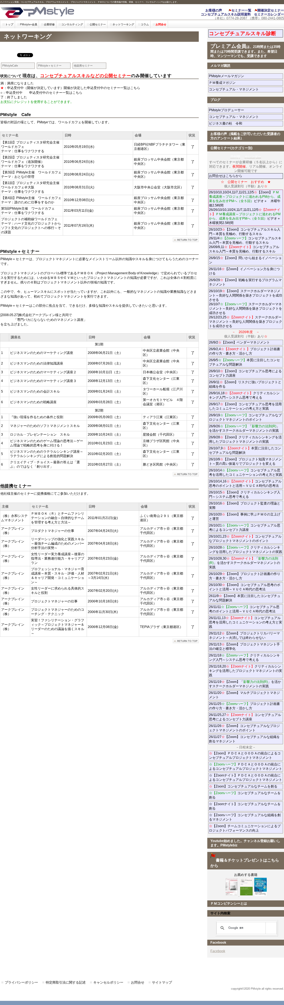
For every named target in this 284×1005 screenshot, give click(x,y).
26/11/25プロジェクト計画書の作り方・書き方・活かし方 (244, 706)
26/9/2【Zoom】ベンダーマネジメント (246, 342)
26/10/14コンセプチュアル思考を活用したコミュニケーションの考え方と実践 (245, 472)
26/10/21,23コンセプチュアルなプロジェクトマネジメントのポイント (245, 539)
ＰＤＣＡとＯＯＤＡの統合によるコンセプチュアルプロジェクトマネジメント (245, 766)
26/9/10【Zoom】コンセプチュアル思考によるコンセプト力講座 (245, 373)
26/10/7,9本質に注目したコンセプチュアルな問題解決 (245, 450)
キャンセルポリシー (108, 982)
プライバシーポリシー (21, 982)
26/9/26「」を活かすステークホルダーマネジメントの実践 (244, 428)
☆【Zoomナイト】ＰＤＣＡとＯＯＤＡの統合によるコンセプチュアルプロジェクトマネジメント (245, 777)
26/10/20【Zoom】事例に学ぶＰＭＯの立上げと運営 (244, 516)
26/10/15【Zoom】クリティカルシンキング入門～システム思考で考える (244, 494)
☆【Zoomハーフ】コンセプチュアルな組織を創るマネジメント (245, 817)
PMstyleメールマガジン (241, 76)
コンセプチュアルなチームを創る (245, 795)
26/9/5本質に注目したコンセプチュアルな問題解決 (244, 362)
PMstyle (64, 12)
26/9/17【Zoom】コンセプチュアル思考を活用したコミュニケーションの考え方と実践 (245, 406)
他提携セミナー (83, 65)
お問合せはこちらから (225, 176)
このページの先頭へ (186, 240)
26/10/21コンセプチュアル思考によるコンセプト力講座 (244, 528)
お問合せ (137, 982)
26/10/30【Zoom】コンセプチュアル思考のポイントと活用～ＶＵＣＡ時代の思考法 (244, 587)
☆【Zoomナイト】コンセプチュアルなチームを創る (245, 806)
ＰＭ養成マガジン (245, 82)
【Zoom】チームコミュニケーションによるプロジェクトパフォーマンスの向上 (245, 828)
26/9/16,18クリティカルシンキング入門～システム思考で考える (244, 395)
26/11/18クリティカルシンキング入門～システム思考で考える (244, 657)
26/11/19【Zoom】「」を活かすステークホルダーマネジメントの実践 (245, 684)
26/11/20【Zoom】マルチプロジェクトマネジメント (244, 695)
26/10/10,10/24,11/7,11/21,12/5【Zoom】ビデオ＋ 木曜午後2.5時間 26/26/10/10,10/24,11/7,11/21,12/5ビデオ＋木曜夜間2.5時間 (244, 207)
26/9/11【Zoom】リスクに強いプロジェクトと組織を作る (245, 384)
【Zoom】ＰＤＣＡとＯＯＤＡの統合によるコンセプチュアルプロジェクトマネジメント (245, 755)
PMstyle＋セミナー (50, 65)
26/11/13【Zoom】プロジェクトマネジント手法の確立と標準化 (244, 646)
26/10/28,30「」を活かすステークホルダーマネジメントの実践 (244, 563)
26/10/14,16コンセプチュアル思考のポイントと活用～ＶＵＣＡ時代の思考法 (245, 483)
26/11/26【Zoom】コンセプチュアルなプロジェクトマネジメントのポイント (244, 728)
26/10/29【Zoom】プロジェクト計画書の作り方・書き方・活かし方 (244, 576)
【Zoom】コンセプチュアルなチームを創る (243, 786)
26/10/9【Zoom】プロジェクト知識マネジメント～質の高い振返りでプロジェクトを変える (245, 461)
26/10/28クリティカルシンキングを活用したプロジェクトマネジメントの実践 (245, 550)
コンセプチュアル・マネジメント (245, 89)
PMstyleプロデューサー (241, 110)
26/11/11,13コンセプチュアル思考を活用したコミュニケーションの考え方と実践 (245, 622)
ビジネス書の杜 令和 (232, 123)
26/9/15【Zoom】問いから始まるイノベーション (245, 260)
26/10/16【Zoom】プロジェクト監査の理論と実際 (244, 505)
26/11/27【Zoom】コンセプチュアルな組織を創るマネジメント (244, 739)
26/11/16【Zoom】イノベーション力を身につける (244, 271)
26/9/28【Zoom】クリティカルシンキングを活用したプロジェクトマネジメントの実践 (245, 439)
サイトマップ (162, 982)
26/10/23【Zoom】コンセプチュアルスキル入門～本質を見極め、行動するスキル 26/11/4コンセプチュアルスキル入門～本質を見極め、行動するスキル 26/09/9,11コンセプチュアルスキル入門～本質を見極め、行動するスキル (245, 240)
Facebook (217, 951)
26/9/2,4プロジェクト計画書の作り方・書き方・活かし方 (244, 351)
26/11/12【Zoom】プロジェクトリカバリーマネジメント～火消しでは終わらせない (244, 635)
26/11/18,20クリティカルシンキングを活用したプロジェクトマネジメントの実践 (245, 671)
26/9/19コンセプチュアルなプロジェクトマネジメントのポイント (245, 417)
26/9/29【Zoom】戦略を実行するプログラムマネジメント (245, 282)
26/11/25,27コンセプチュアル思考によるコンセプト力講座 (245, 717)
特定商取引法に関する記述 (66, 982)
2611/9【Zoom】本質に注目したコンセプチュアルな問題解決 (244, 598)
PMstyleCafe (10, 65)
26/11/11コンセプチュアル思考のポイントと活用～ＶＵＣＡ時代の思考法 (244, 609)
